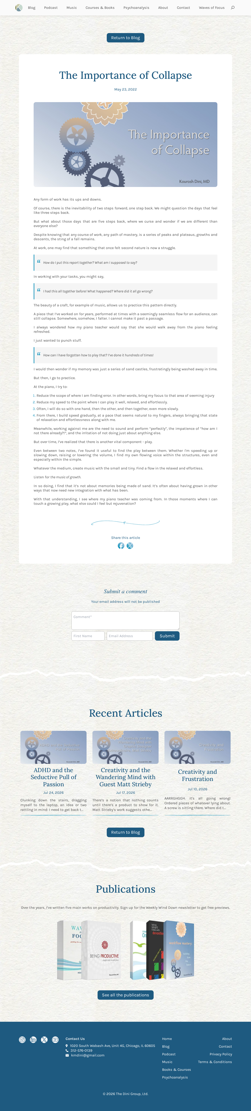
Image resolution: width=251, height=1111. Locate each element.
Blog (31, 8)
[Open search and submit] (233, 8)
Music (72, 8)
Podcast (51, 8)
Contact (183, 8)
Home (167, 1039)
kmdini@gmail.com (88, 1055)
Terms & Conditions (215, 1062)
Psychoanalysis (136, 8)
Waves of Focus (212, 8)
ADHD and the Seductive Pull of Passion (53, 777)
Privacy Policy (221, 1054)
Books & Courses (176, 1069)
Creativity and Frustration (197, 775)
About (163, 8)
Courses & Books (100, 8)
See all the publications (125, 994)
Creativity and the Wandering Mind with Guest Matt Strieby (125, 777)
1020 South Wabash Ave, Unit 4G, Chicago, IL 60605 (112, 1045)
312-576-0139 (81, 1050)
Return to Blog (125, 37)
